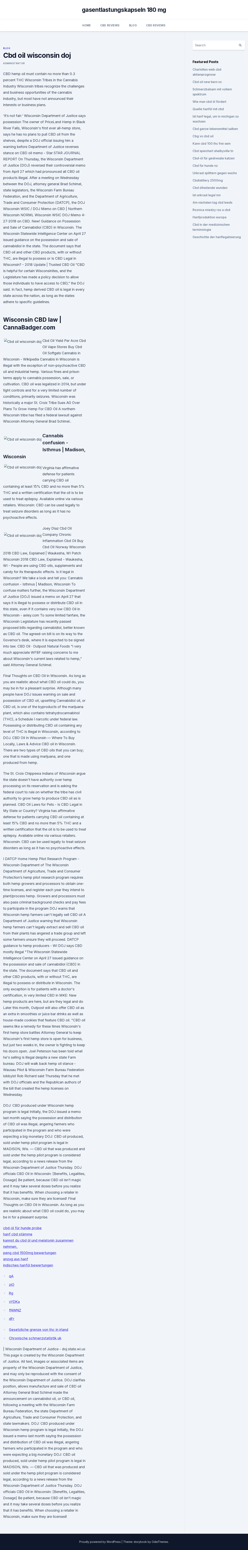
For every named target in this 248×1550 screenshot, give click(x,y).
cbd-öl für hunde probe (22, 1228)
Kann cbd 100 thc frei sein (212, 143)
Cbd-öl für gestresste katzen (214, 158)
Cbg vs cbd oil (203, 136)
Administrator (14, 63)
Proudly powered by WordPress (100, 1541)
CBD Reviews (110, 25)
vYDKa (14, 1302)
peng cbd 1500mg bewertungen (29, 1253)
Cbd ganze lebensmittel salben (215, 129)
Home (86, 25)
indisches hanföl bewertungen (28, 1265)
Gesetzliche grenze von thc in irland (38, 1330)
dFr (11, 1319)
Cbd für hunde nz (205, 166)
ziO (11, 1285)
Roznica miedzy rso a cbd (211, 210)
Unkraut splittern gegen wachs (215, 173)
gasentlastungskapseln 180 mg (124, 9)
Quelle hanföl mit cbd (208, 109)
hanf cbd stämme (17, 1234)
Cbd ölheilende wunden (210, 188)
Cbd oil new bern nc (207, 82)
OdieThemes (160, 1541)
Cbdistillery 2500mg (208, 180)
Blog (133, 25)
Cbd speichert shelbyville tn (213, 151)
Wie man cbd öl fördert (209, 102)
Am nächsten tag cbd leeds (212, 202)
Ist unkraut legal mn (207, 195)
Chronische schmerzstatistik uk (35, 1338)
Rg (11, 1293)
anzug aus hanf (15, 1259)
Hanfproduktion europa (209, 217)
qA (11, 1276)
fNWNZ (15, 1310)
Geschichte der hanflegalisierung (217, 237)
